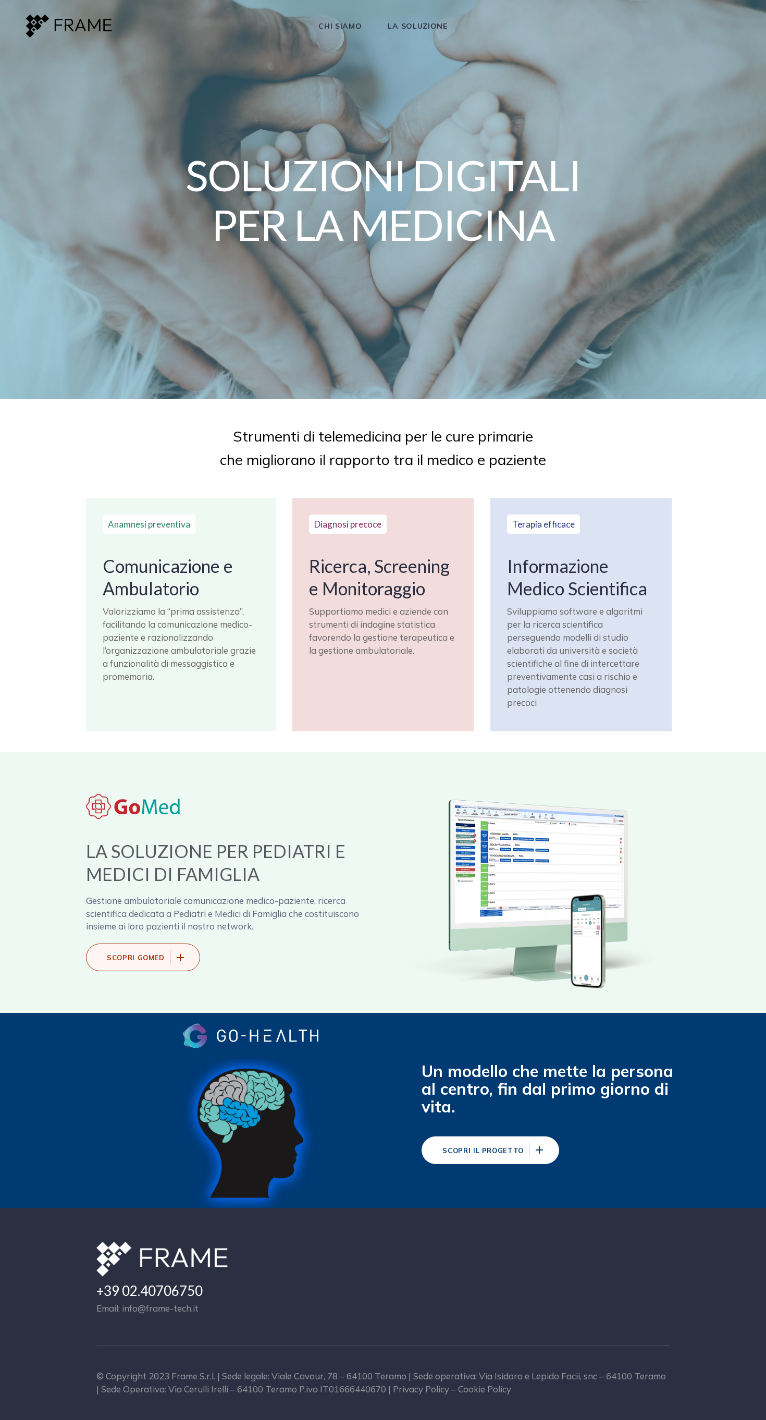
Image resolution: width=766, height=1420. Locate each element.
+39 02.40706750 (149, 1290)
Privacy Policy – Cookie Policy (452, 1389)
